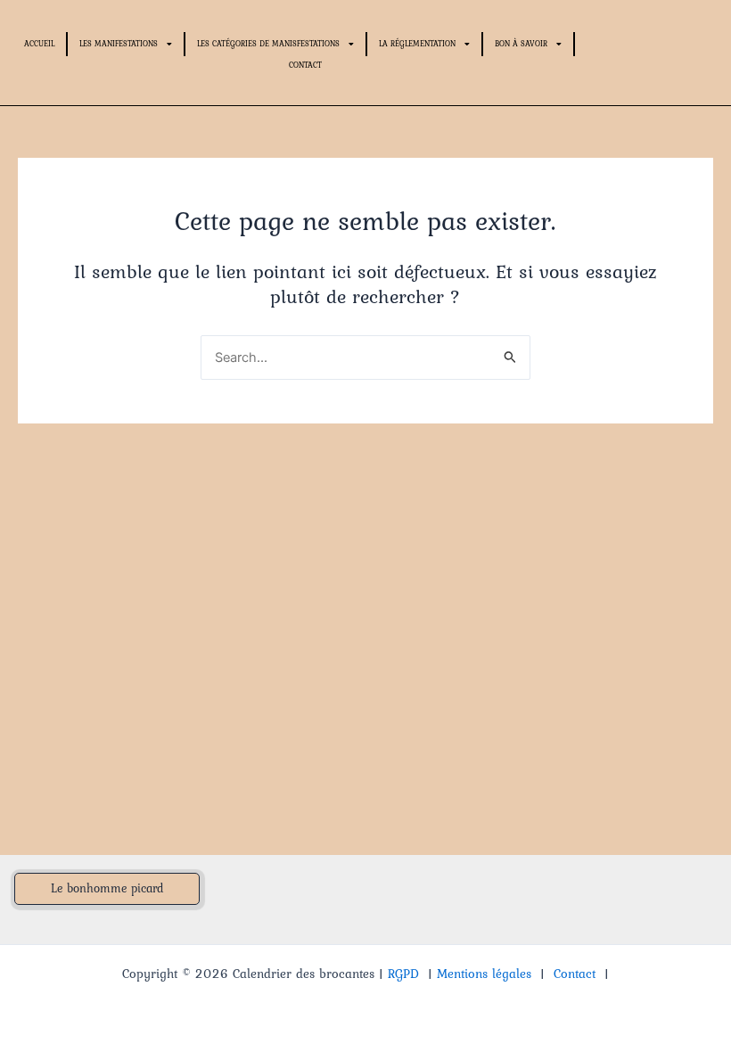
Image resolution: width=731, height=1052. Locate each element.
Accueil (39, 43)
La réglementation (417, 43)
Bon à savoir (521, 43)
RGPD (403, 973)
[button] (107, 889)
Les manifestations (118, 43)
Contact (305, 64)
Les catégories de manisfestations (268, 43)
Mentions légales (484, 973)
